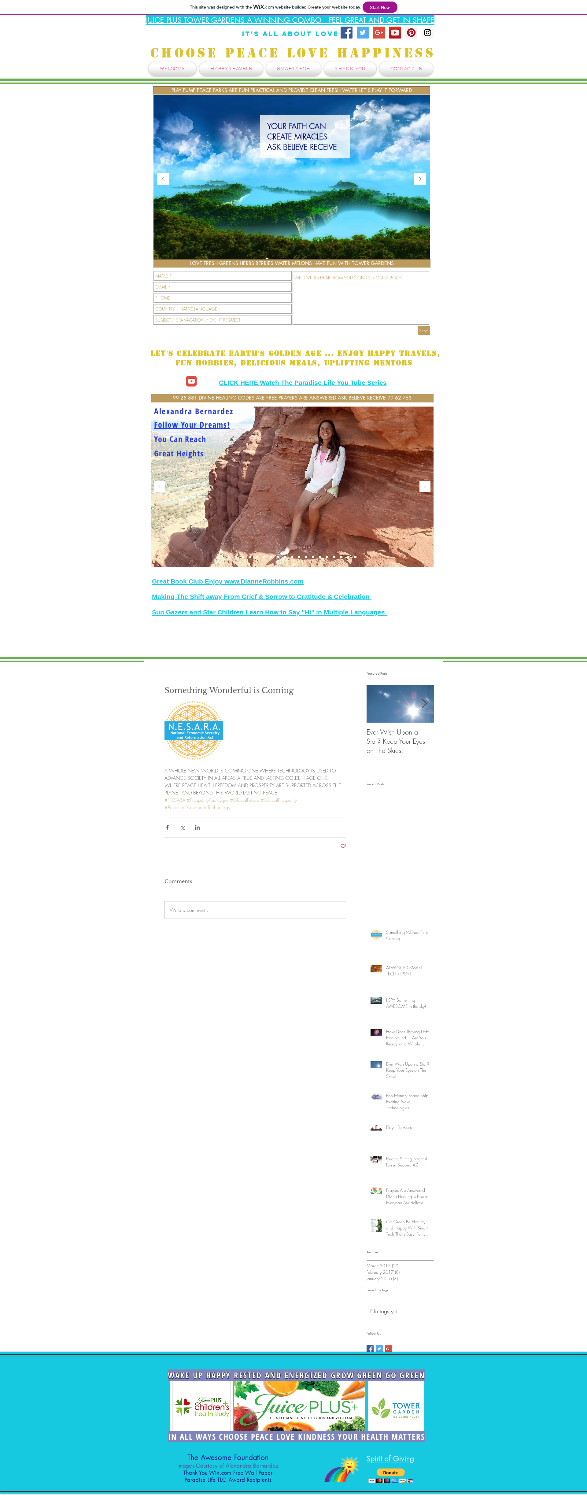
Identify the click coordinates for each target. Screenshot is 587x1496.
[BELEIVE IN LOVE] (236, 557)
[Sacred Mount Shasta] (264, 557)
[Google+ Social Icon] (379, 33)
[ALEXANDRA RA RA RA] (334, 557)
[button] (390, 1475)
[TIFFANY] (278, 557)
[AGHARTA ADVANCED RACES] (327, 557)
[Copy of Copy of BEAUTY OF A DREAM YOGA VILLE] (306, 557)
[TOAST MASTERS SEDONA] (320, 557)
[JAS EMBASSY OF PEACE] (348, 557)
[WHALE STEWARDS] (292, 557)
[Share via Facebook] (167, 827)
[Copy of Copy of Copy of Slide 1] (355, 557)
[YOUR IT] (271, 557)
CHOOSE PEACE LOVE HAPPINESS (296, 53)
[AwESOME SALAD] (250, 557)
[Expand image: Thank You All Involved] (193, 730)
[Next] (420, 179)
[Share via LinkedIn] (197, 827)
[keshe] (341, 557)
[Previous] (163, 179)
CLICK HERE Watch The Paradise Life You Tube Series (303, 382)
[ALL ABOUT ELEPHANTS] (313, 557)
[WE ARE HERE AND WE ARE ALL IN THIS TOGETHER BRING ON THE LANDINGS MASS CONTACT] (243, 557)
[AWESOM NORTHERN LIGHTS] (257, 557)
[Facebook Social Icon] (347, 33)
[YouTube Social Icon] (395, 33)
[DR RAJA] (285, 557)
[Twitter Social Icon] (363, 33)
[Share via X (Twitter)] (182, 827)
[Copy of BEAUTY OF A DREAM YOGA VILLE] (299, 557)
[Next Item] (424, 704)
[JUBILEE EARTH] (229, 557)
